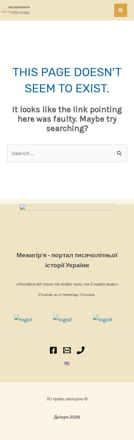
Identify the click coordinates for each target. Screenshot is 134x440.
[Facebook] (53, 350)
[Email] (67, 350)
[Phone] (81, 350)
